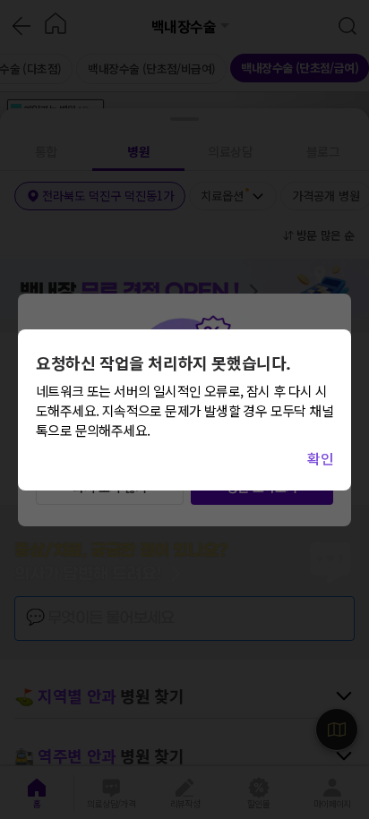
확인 (320, 458)
